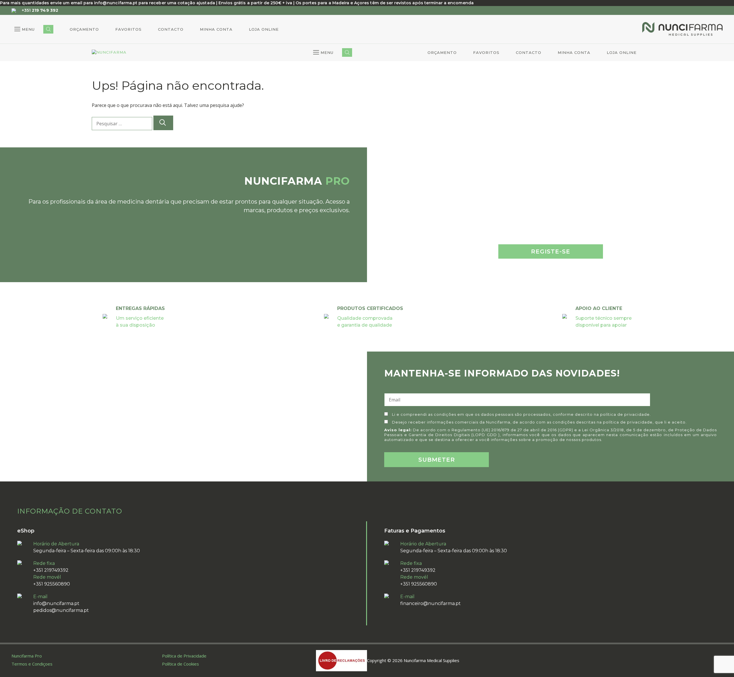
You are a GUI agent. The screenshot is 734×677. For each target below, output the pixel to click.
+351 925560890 (51, 584)
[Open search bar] (48, 29)
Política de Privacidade (184, 656)
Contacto (171, 29)
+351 (40, 10)
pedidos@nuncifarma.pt (61, 610)
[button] (24, 29)
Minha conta (216, 29)
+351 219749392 (51, 570)
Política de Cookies (180, 664)
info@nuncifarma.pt (56, 603)
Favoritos (128, 29)
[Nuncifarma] (109, 52)
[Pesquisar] (163, 123)
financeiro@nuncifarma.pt (430, 603)
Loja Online (264, 29)
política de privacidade (625, 414)
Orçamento (84, 29)
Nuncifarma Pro (26, 656)
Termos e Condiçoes (31, 664)
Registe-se (550, 251)
